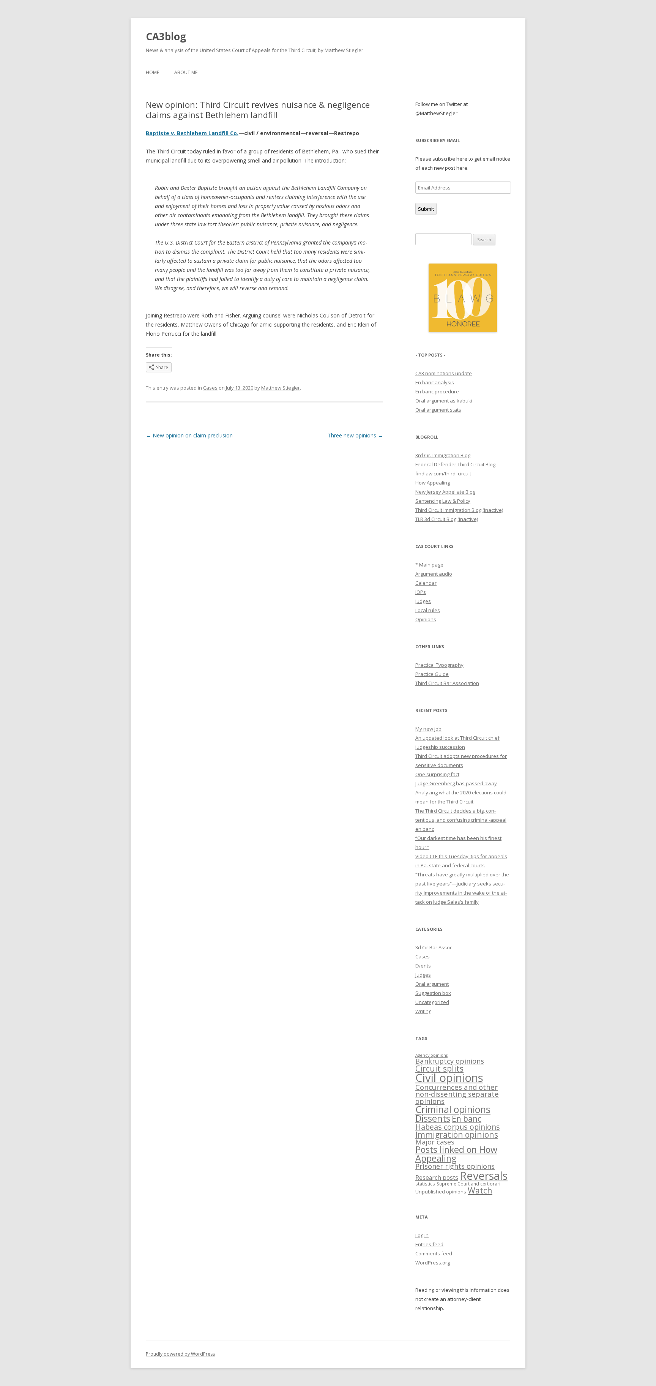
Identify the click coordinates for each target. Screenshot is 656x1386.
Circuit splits (439, 1068)
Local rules (427, 610)
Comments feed (433, 1253)
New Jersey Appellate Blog (445, 491)
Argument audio (433, 573)
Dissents (432, 1118)
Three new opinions (355, 435)
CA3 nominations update (443, 373)
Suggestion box (433, 993)
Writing (423, 1011)
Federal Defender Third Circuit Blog (455, 464)
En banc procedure (437, 391)
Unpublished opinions (440, 1191)
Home (152, 72)
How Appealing (432, 482)
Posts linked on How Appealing (456, 1153)
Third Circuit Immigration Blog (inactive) (459, 510)
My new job (428, 728)
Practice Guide (432, 674)
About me (185, 72)
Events (423, 965)
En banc (466, 1118)
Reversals (484, 1175)
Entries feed (429, 1244)
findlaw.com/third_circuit (443, 473)
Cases (210, 387)
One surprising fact (437, 774)
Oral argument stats (438, 409)
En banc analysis (434, 382)
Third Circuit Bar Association (447, 683)
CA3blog (166, 36)
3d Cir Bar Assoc (433, 947)
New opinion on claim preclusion (189, 435)
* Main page (429, 564)
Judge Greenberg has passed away (456, 783)
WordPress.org (432, 1262)
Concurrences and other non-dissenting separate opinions (457, 1094)
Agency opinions (431, 1055)
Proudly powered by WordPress (180, 1354)
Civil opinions (449, 1077)
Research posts (436, 1177)
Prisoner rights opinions (455, 1166)
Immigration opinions (456, 1134)
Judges (423, 601)
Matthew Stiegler (280, 387)
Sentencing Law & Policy (442, 500)
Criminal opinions (452, 1109)
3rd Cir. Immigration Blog (442, 455)
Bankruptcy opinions (449, 1061)
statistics (425, 1184)
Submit (426, 208)
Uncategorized (432, 1002)
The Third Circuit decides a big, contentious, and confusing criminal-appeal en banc (460, 819)
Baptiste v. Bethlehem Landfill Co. (192, 133)
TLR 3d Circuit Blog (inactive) (446, 519)
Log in (422, 1235)
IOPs (420, 592)
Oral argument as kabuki (443, 400)
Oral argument (432, 983)
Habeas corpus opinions (457, 1127)
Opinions (425, 619)
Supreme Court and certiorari (468, 1184)
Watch (480, 1190)
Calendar (426, 582)
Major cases (434, 1141)
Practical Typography (439, 664)
